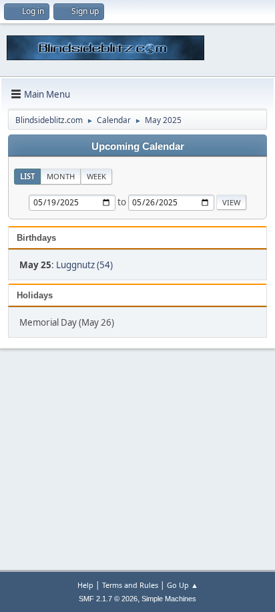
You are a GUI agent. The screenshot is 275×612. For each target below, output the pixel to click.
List (27, 176)
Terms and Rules (130, 585)
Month (61, 176)
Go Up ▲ (182, 585)
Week (96, 176)
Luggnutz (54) (84, 265)
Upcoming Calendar (137, 146)
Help (85, 585)
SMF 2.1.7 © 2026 (108, 599)
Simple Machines (169, 599)
